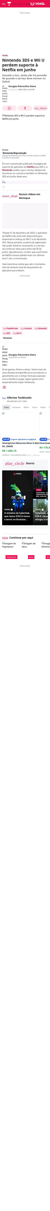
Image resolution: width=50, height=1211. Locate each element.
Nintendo (7, 170)
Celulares (16, 407)
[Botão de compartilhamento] (9, 108)
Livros (34, 407)
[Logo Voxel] (38, 3)
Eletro (26, 407)
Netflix (30, 166)
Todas (6, 407)
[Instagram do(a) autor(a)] (4, 387)
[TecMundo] (9, 4)
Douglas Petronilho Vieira (22, 86)
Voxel (5, 55)
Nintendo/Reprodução (14, 153)
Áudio (43, 407)
